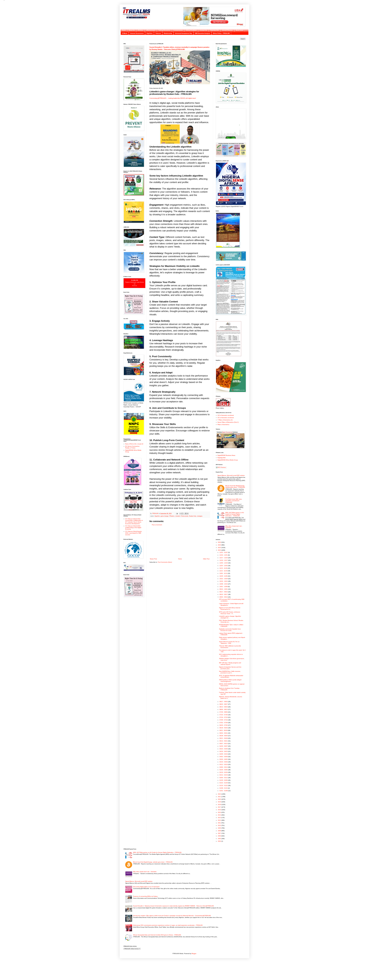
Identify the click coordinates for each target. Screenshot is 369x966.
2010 (219, 825)
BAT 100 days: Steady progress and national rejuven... (230, 663)
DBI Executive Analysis (202, 33)
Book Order (239, 30)
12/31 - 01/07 (223, 552)
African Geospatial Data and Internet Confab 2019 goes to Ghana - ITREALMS (157, 935)
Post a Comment (157, 525)
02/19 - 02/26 (223, 772)
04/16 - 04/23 (223, 751)
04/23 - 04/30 (223, 749)
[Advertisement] (179, 541)
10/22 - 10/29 (223, 578)
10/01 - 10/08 (223, 586)
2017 (219, 807)
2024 (219, 547)
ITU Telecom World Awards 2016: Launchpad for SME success (133, 533)
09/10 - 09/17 (223, 594)
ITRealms (172, 516)
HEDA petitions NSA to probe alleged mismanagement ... (230, 680)
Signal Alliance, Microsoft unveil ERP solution (231, 475)
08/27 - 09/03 (223, 701)
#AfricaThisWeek (191, 30)
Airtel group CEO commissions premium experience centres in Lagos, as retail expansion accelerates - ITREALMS (168, 925)
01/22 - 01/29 (223, 783)
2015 (219, 812)
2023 (219, 550)
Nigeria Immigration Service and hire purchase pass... (230, 667)
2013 (219, 817)
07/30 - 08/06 (223, 712)
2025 (219, 545)
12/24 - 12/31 (223, 555)
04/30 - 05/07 (223, 746)
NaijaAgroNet (214, 30)
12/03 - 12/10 (223, 563)
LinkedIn (177, 516)
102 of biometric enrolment (225, 415)
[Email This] (180, 513)
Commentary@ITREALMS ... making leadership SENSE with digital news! (172, 98)
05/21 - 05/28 (223, 738)
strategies (199, 516)
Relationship (168, 33)
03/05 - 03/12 (223, 767)
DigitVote (150, 33)
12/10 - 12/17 (223, 560)
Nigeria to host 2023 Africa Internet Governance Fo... (229, 608)
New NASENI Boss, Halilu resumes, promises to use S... (230, 672)
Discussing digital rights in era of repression (146, 886)
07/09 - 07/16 (223, 720)
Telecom (158, 33)
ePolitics (140, 30)
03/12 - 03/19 (223, 764)
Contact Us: (203, 30)
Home (124, 30)
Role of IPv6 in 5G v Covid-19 (134, 444)
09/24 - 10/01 (223, 589)
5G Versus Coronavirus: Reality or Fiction (132, 447)
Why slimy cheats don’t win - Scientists (144, 871)
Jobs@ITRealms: (227, 30)
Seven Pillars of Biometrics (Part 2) (228, 422)
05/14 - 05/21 (223, 741)
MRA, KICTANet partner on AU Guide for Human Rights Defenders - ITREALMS (234, 514)
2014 (219, 815)
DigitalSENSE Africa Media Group (227, 460)
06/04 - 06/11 (223, 733)
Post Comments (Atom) (165, 562)
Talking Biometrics (164, 30)
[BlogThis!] (182, 513)
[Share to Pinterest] (188, 513)
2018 (219, 804)
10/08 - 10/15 (223, 584)
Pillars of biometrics (223, 424)
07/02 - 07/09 (223, 722)
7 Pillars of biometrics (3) (225, 420)
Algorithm (157, 516)
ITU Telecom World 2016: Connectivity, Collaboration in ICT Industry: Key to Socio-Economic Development (134, 521)
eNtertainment (150, 30)
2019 (219, 802)
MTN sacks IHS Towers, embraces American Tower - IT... (229, 612)
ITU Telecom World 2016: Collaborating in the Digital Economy (133, 527)
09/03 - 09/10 (223, 597)
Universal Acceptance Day (183, 33)
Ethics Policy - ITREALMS (221, 33)
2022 (219, 794)
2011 (219, 823)
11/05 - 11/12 (223, 573)
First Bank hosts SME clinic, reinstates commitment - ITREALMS (233, 500)
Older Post (206, 559)
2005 (219, 838)
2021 (219, 796)
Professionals (184, 516)
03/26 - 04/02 (223, 759)
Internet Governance (137, 33)
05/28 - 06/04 (223, 735)
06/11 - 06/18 (223, 730)
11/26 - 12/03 (223, 565)
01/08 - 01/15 (223, 788)
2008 (219, 830)
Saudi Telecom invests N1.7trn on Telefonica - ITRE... (229, 642)
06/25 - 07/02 (223, 725)
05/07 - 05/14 (223, 743)
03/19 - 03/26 (223, 762)
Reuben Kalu (192, 516)
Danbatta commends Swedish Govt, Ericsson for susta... (230, 629)
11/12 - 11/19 (223, 571)
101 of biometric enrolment (225, 417)
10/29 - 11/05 (223, 576)
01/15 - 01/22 (223, 785)
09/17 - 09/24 (223, 592)
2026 (219, 542)
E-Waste (124, 33)
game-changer (164, 516)
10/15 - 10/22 (223, 581)
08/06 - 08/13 (223, 709)
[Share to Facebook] (186, 513)
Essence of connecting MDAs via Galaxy (145, 896)
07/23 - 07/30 (223, 714)
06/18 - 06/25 (223, 728)
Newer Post (153, 559)
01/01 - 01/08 (223, 790)
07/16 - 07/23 (223, 717)
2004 (219, 841)
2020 (219, 799)
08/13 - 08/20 (223, 707)
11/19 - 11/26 (223, 568)
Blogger (194, 953)
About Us (132, 30)
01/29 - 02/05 (223, 780)
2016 (219, 809)
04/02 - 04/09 (223, 756)
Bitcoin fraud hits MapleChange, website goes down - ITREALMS (235, 486)
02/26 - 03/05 (223, 769)
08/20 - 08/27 (223, 704)
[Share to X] (184, 513)
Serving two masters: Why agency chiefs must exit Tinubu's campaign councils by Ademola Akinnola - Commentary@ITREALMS (172, 915)
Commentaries (178, 30)
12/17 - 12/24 (223, 557)
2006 (219, 836)
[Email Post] (177, 513)
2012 (219, 820)
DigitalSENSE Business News (226, 455)
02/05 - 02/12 (223, 777)
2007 (219, 833)
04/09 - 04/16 (223, 754)
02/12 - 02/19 (223, 775)
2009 (219, 828)
